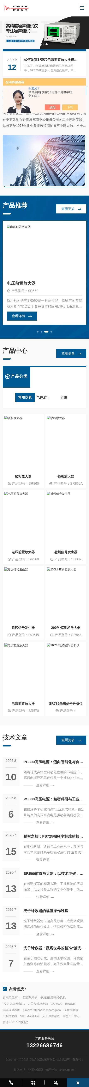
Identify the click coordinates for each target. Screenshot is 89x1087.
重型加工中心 (71, 1016)
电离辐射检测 (11, 1010)
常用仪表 (25, 397)
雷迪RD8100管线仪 (15, 1022)
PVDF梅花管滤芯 (14, 1003)
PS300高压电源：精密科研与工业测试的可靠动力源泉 (53, 800)
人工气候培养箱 (38, 1003)
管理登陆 (51, 1069)
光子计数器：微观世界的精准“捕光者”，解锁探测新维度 (52, 949)
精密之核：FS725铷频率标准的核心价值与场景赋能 (53, 837)
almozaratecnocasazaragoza (42, 1010)
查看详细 (42, 785)
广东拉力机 (10, 1016)
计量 (64, 397)
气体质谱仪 (45, 397)
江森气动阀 (30, 997)
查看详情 (18, 316)
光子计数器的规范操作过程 (46, 911)
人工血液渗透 (51, 1016)
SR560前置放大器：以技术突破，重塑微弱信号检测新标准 (53, 875)
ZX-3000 (56, 1003)
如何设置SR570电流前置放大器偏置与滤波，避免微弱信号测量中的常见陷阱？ (51, 59)
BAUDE (70, 1003)
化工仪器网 (35, 1069)
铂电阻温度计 (11, 997)
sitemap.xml (67, 1069)
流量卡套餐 (71, 1010)
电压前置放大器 (21, 283)
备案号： (78, 1059)
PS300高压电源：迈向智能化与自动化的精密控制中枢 (53, 763)
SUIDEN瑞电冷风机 (53, 997)
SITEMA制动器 (30, 1016)
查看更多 (68, 209)
